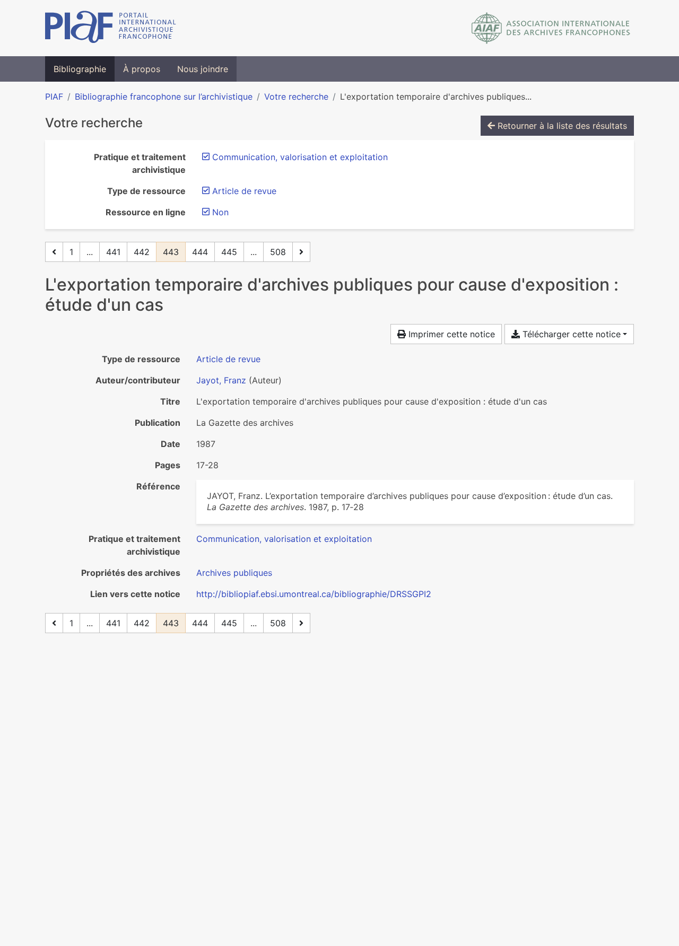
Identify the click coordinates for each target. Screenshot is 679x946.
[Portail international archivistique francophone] (110, 28)
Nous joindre (202, 69)
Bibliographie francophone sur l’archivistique (164, 96)
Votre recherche (296, 96)
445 (229, 252)
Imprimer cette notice (450, 334)
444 (200, 252)
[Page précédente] (54, 252)
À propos (141, 69)
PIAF (54, 96)
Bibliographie (80, 69)
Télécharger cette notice (570, 334)
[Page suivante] (301, 252)
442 (142, 252)
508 (278, 252)
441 (113, 252)
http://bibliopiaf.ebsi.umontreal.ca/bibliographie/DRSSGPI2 (313, 594)
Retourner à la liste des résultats (561, 125)
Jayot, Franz (221, 380)
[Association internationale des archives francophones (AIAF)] (551, 28)
